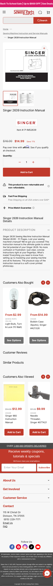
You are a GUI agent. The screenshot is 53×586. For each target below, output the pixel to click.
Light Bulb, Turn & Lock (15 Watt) (13, 325)
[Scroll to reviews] (26, 116)
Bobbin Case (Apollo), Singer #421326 (38, 325)
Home (5, 29)
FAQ (5, 526)
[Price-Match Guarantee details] (33, 207)
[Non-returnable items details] (48, 186)
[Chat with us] (40, 12)
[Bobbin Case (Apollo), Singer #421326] (39, 316)
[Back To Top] (49, 582)
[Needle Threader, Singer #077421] (39, 409)
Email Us (8, 522)
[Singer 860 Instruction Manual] (14, 409)
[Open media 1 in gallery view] (44, 48)
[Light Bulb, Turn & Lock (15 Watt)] (14, 316)
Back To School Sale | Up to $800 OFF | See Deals (26, 3)
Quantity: (7, 155)
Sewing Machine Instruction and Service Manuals (25, 33)
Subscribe (44, 467)
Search (43, 20)
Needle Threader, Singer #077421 (38, 419)
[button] (4, 12)
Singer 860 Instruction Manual (11, 419)
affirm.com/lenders (39, 567)
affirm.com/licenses (7, 576)
